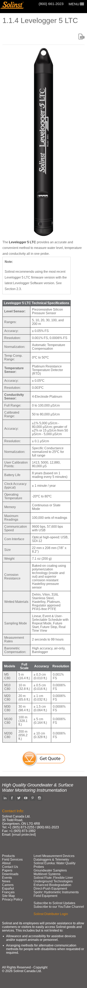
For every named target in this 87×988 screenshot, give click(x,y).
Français (8, 892)
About (6, 863)
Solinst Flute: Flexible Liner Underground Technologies (53, 879)
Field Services (12, 859)
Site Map (8, 896)
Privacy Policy (12, 899)
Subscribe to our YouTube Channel (59, 906)
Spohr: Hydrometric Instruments (56, 892)
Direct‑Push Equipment (50, 888)
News (6, 881)
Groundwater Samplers (50, 870)
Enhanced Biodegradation (52, 885)
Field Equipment (45, 896)
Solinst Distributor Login (51, 914)
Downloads (10, 874)
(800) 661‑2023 (51, 4)
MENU (74, 4)
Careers (8, 885)
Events (7, 877)
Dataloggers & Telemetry (51, 859)
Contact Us (10, 866)
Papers (7, 870)
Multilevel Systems (47, 874)
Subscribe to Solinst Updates (54, 903)
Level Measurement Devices (54, 856)
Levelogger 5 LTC (22, 242)
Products (8, 856)
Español (8, 888)
